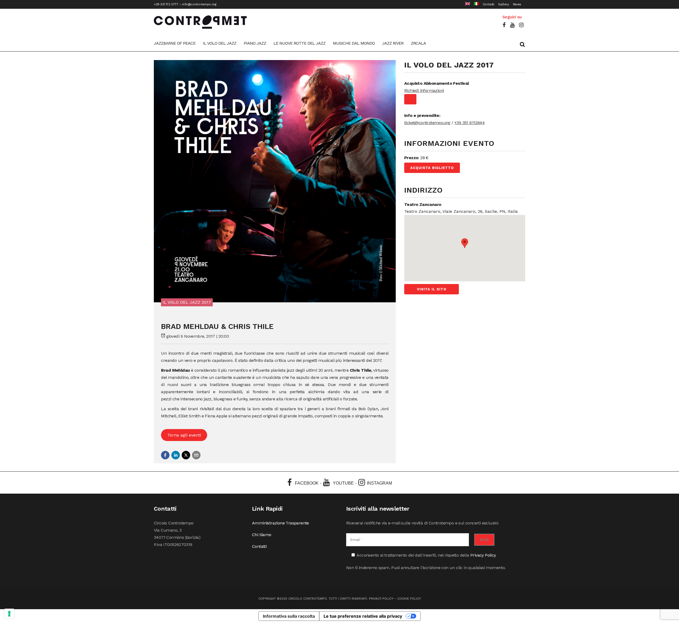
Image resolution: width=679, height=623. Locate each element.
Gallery (503, 4)
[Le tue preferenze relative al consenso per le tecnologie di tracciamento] (9, 614)
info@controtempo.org (199, 4)
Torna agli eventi (184, 435)
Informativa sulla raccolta (289, 616)
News (517, 4)
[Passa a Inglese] (465, 4)
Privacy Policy (483, 555)
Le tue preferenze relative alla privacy (363, 616)
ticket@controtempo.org (427, 122)
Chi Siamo (261, 534)
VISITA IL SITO (431, 289)
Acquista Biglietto (432, 168)
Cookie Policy (409, 598)
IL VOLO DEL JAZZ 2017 (187, 302)
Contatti (488, 4)
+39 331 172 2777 (166, 4)
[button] (165, 455)
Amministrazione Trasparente (280, 522)
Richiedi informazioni (424, 90)
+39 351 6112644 (469, 122)
